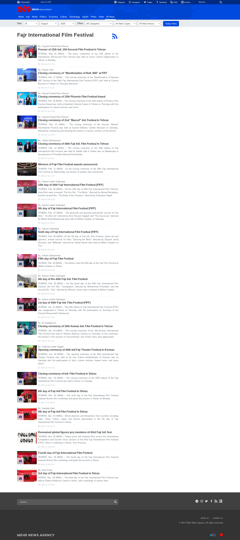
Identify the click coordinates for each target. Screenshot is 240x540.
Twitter (149, 2)
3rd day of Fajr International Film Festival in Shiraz (69, 473)
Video (101, 17)
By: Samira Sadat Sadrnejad (51, 181)
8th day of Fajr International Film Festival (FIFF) (67, 208)
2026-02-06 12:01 (48, 250)
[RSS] (114, 36)
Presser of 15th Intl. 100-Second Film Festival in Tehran (72, 49)
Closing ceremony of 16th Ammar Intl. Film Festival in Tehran (75, 326)
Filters (80, 23)
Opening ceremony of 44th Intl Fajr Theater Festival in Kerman (76, 349)
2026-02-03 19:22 (48, 294)
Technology (74, 17)
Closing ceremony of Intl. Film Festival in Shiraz (67, 373)
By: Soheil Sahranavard (49, 140)
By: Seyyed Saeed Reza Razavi (53, 46)
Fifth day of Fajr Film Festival (55, 258)
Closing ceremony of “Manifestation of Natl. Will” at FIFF (72, 73)
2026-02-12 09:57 (48, 158)
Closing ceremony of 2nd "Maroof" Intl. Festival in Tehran (73, 120)
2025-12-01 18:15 (48, 426)
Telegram (121, 2)
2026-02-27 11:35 (48, 88)
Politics (43, 17)
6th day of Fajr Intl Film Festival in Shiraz (63, 391)
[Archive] (221, 501)
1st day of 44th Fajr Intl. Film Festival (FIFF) (64, 302)
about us (205, 518)
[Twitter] (206, 501)
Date (19, 23)
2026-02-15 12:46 (48, 135)
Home (21, 17)
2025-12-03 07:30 (48, 385)
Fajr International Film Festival (55, 35)
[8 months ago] (27, 378)
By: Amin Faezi (45, 470)
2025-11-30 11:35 (47, 464)
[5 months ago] (27, 74)
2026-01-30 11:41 (48, 341)
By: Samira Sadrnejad (48, 228)
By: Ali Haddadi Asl (47, 323)
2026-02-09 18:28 (48, 199)
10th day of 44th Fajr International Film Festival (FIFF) (70, 184)
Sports (85, 17)
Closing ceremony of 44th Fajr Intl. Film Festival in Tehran (73, 143)
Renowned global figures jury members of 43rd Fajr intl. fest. (75, 432)
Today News (171, 23)
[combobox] (30, 23)
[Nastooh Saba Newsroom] (211, 534)
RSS (175, 2)
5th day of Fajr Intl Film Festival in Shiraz (63, 411)
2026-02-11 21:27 (48, 176)
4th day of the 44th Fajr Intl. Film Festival (63, 279)
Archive (187, 2)
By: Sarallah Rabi (46, 408)
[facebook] (211, 501)
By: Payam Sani (46, 70)
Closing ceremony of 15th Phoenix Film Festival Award (71, 96)
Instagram (135, 2)
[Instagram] (202, 501)
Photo (93, 17)
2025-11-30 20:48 (48, 447)
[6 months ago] (27, 122)
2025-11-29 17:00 (48, 485)
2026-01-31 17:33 (48, 317)
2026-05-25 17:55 (48, 64)
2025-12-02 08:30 (48, 403)
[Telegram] (197, 501)
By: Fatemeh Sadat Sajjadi (51, 346)
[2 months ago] (27, 51)
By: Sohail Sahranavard (49, 255)
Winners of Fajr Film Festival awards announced (67, 164)
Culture (63, 17)
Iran (28, 17)
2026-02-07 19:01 (48, 223)
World (34, 17)
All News (110, 17)
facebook (163, 2)
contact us (218, 518)
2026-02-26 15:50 (48, 111)
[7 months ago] (27, 351)
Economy (53, 17)
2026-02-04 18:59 (48, 270)
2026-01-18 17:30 (48, 368)
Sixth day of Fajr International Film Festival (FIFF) (68, 232)
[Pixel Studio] (220, 534)
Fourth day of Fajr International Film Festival (65, 452)
